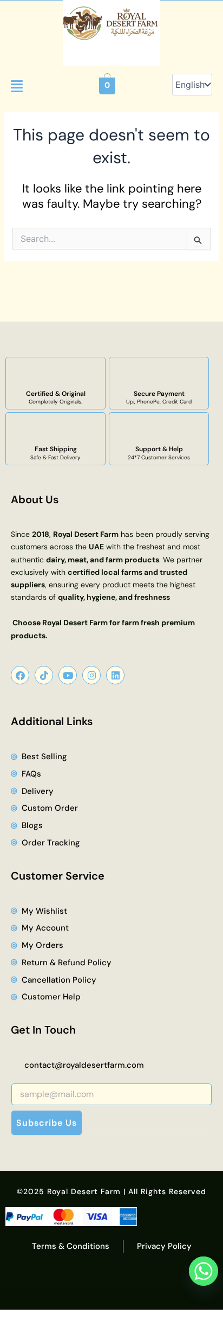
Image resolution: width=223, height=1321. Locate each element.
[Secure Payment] (159, 373)
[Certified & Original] (55, 373)
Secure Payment (159, 393)
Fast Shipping (56, 449)
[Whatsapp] (203, 1271)
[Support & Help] (159, 429)
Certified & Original (56, 393)
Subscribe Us (46, 1122)
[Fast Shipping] (55, 429)
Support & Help (159, 449)
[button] (17, 86)
